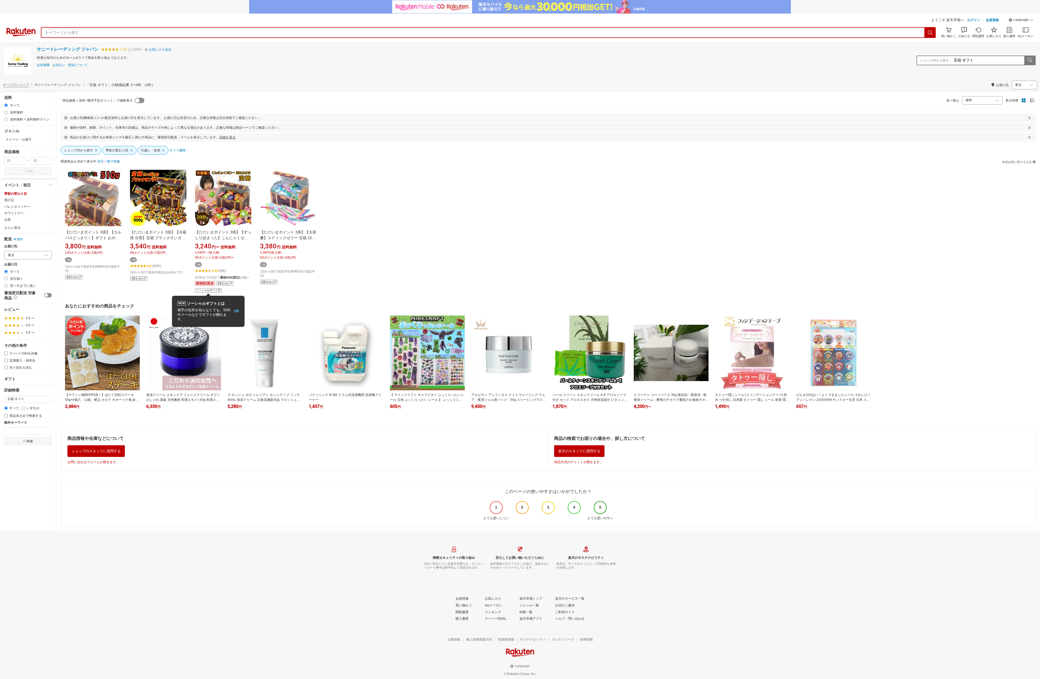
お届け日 (10, 264)
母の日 (9, 200)
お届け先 (10, 246)
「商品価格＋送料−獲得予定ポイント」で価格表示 (96, 100)
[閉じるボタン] (1029, 117)
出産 (7, 220)
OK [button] (236, 311)
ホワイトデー (14, 213)
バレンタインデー (17, 207)
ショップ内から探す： (936, 60)
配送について (78, 65)
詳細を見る (227, 137)
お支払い (59, 65)
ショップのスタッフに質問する (96, 451)
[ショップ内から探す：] (1029, 60)
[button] (1021, 20)
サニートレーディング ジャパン (68, 49)
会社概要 (43, 65)
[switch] (48, 295)
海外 (20, 239)
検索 (30, 171)
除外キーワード (15, 422)
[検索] (930, 32)
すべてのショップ (16, 85)
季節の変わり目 (15, 194)
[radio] (6, 105)
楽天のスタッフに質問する (579, 451)
